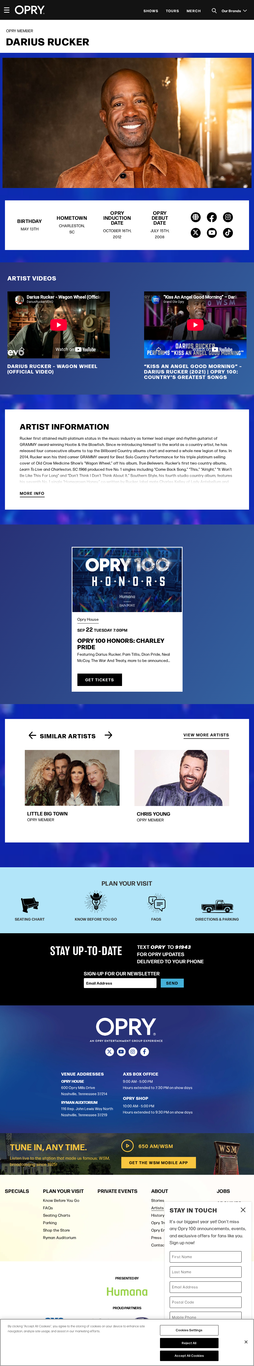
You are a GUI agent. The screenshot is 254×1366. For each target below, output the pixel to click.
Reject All (189, 1343)
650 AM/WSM (156, 1145)
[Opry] (30, 9)
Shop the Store (56, 1230)
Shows (151, 10)
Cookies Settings (189, 1330)
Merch (194, 10)
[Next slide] (108, 735)
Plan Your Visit (63, 1190)
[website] (196, 217)
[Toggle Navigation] (9, 10)
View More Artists (206, 735)
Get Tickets (99, 680)
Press (156, 1237)
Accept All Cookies (189, 1356)
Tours (172, 10)
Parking (50, 1222)
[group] (72, 790)
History (157, 1215)
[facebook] (212, 217)
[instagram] (228, 217)
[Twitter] (109, 1051)
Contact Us (161, 1245)
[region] (127, 1342)
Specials (17, 1190)
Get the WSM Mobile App (158, 1162)
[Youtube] (121, 1051)
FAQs (48, 1208)
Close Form (243, 1210)
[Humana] (127, 1291)
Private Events (118, 1190)
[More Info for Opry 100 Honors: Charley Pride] (127, 580)
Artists (157, 1208)
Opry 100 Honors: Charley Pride (120, 643)
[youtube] (212, 233)
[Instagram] (132, 1051)
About (159, 1190)
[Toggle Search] (214, 10)
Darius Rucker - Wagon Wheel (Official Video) (52, 369)
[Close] (246, 1341)
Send (172, 983)
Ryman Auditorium (59, 1237)
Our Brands (232, 11)
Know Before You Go (61, 1200)
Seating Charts (56, 1215)
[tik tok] (228, 233)
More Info (32, 493)
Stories (157, 1200)
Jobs (223, 1190)
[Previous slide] (32, 735)
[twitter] (196, 233)
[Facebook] (144, 1051)
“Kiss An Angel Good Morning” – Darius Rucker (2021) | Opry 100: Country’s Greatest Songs (193, 371)
